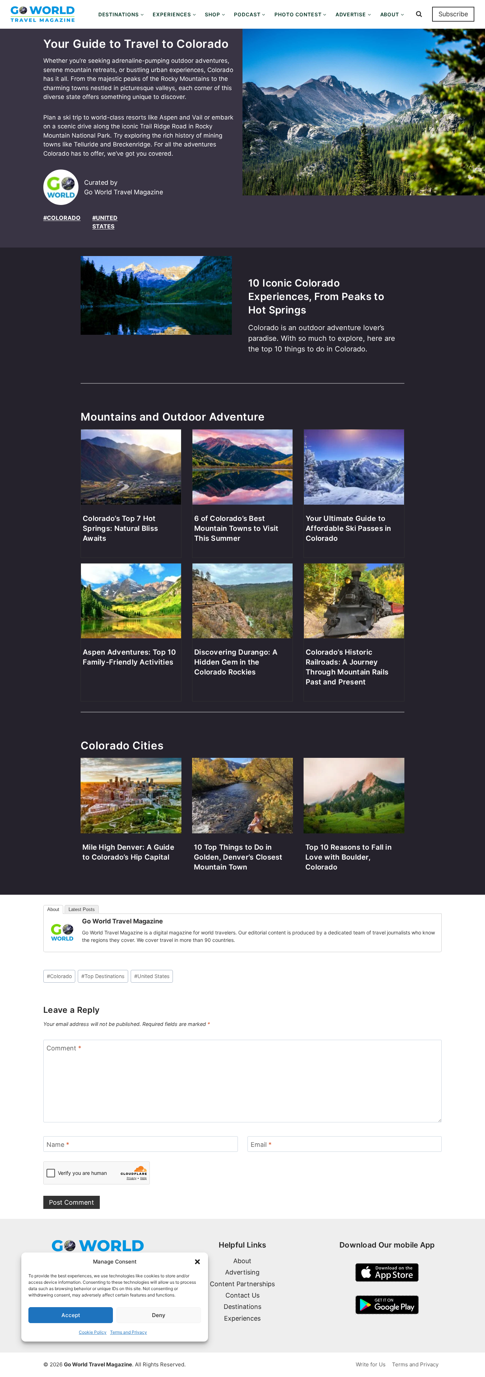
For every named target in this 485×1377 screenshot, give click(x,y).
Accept (70, 1315)
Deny (158, 1315)
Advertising (242, 1272)
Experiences (242, 1318)
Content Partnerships (242, 1284)
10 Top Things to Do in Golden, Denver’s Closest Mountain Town (238, 857)
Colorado (59, 976)
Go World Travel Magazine (122, 921)
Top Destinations (103, 976)
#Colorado (62, 217)
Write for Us (371, 1364)
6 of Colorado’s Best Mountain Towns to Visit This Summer (236, 528)
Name (58, 1144)
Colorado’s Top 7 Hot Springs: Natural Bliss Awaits (120, 528)
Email (261, 1144)
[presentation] (156, 313)
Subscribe (453, 14)
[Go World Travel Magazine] (62, 932)
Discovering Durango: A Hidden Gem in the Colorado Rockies (235, 662)
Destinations (242, 1306)
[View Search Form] (419, 14)
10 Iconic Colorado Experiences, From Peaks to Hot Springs (316, 296)
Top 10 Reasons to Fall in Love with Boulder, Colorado (348, 857)
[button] (197, 1261)
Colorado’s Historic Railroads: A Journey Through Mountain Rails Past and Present (347, 667)
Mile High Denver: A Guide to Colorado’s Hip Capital (128, 852)
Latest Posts (82, 909)
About (53, 909)
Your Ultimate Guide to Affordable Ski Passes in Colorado (348, 528)
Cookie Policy (93, 1332)
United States (152, 976)
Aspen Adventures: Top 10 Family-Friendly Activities (129, 657)
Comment (64, 1048)
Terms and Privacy (128, 1332)
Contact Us (242, 1295)
